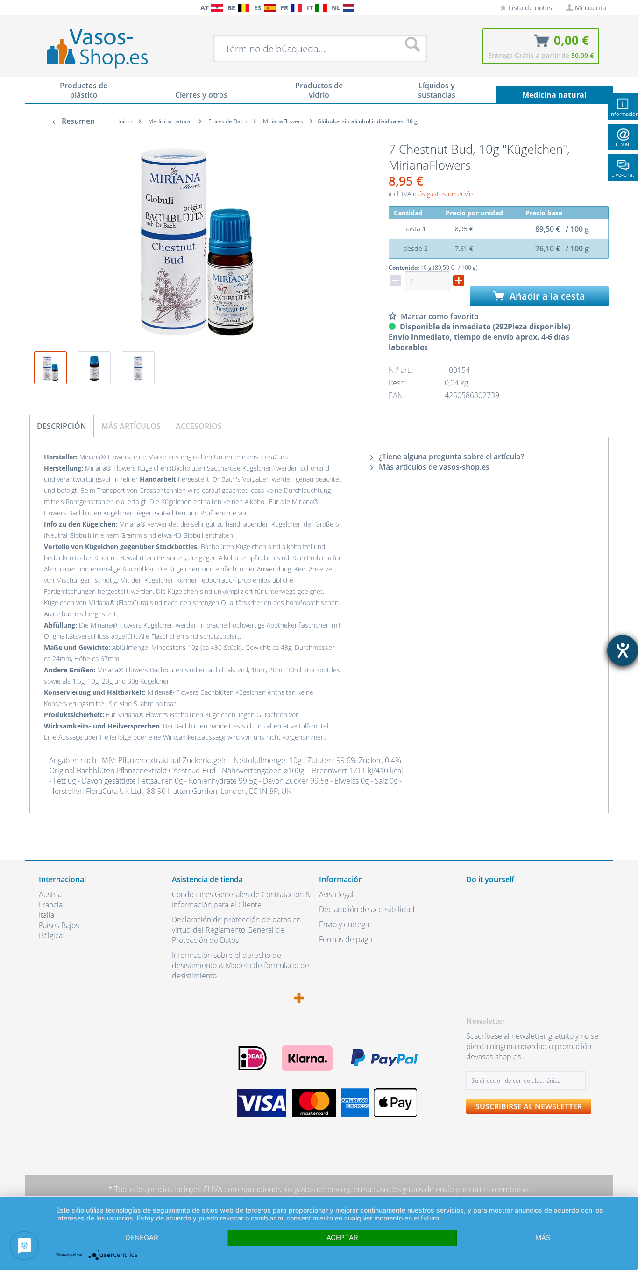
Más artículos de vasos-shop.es (433, 467)
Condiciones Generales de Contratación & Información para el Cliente (241, 899)
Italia (46, 915)
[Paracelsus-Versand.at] (217, 8)
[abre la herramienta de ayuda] (622, 650)
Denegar (141, 1237)
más (543, 1237)
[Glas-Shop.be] (243, 8)
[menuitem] (43, 8)
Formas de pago (345, 939)
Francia (51, 904)
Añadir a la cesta (546, 296)
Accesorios (199, 426)
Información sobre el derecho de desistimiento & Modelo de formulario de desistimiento (240, 965)
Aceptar (342, 1237)
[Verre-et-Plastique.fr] (296, 8)
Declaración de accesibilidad (367, 909)
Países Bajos (59, 925)
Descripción (61, 426)
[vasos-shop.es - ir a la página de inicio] (104, 48)
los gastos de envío (314, 1189)
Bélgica (51, 935)
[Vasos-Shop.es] (270, 8)
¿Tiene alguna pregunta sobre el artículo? (450, 456)
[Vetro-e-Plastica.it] (321, 8)
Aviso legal (336, 894)
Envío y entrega (344, 924)
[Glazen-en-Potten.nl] (348, 8)
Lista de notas (529, 7)
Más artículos (131, 426)
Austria (50, 894)
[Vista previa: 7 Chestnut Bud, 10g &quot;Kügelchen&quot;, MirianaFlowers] (50, 367)
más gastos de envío (443, 193)
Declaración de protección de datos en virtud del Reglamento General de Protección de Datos (236, 929)
